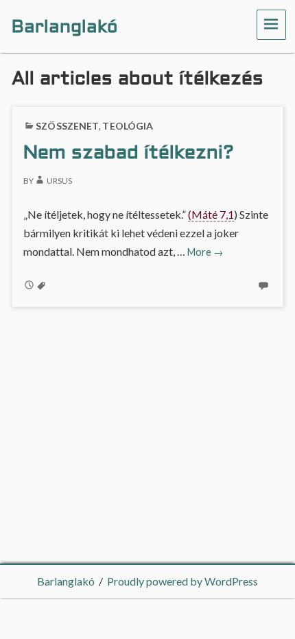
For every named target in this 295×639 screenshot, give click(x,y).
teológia (127, 126)
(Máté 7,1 (211, 214)
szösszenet (67, 126)
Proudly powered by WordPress (182, 581)
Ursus (59, 181)
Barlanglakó (66, 581)
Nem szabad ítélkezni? (128, 153)
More (205, 252)
